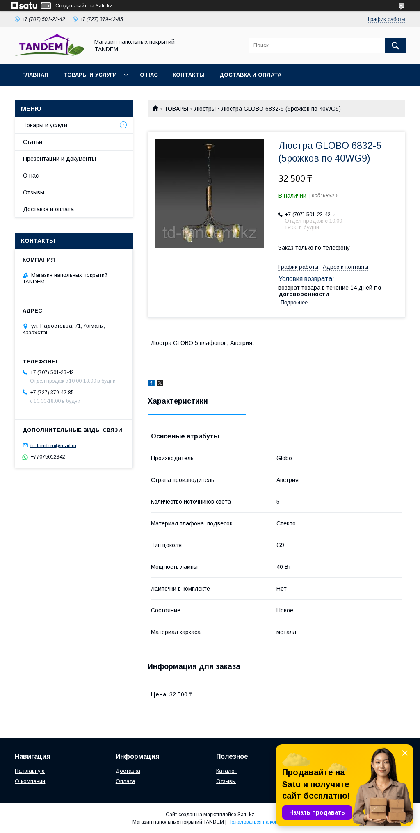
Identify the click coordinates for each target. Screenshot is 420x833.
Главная (35, 75)
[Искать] (395, 45)
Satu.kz (245, 814)
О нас (149, 75)
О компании (30, 781)
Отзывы (33, 192)
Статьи (32, 142)
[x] (160, 384)
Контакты (189, 75)
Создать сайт (71, 6)
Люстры (205, 108)
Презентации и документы (59, 158)
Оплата (125, 781)
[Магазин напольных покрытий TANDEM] (49, 53)
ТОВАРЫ (176, 108)
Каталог (226, 771)
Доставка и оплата (250, 75)
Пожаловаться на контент (258, 822)
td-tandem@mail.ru (53, 445)
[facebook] (151, 384)
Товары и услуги (90, 75)
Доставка (128, 771)
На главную (30, 771)
